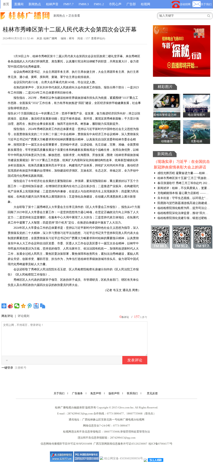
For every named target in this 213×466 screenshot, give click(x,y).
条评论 (125, 317)
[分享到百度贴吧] (36, 305)
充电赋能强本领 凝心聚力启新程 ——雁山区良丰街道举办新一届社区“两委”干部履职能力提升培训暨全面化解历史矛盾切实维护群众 (183, 193)
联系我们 (132, 393)
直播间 (19, 4)
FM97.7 (68, 4)
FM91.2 (99, 4)
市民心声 (115, 4)
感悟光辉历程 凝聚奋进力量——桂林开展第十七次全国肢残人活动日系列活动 (183, 173)
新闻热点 (34, 4)
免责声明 (95, 393)
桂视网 (145, 4)
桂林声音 (52, 4)
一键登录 (7, 367)
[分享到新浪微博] (10, 305)
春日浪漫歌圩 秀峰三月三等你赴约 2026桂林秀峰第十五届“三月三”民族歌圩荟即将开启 (183, 183)
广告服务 (77, 393)
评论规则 (23, 316)
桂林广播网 (50, 38)
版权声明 (114, 393)
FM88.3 (84, 4)
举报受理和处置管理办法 (135, 431)
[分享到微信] (17, 305)
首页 (6, 4)
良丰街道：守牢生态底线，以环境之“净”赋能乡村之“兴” (183, 198)
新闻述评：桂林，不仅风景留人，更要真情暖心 (183, 188)
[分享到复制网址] (42, 305)
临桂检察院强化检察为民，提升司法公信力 (183, 208)
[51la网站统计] (155, 459)
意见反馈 (152, 393)
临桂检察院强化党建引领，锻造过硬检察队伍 (183, 218)
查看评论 (96, 38)
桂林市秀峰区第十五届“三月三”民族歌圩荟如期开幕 (183, 178)
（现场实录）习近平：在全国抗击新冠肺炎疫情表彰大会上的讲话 (182, 164)
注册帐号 (20, 367)
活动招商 (185, 4)
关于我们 (206, 4)
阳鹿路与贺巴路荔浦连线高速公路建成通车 (183, 203)
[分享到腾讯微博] (29, 305)
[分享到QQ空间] (23, 305)
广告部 (131, 4)
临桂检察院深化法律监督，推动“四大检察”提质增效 (183, 213)
